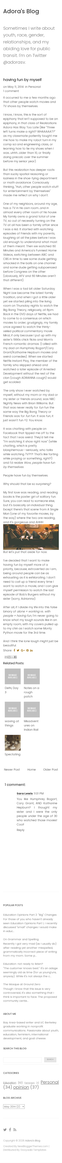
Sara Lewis (25, 793)
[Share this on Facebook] (14, 650)
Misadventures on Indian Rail (31, 725)
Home (31, 770)
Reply (20, 830)
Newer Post (12, 770)
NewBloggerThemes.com (33, 1146)
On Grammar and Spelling (21, 939)
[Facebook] (10, 1129)
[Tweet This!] (18, 650)
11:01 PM (39, 793)
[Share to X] (12, 657)
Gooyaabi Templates (33, 1150)
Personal (34, 87)
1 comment (11, 91)
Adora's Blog (21, 11)
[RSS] (15, 1129)
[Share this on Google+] (22, 650)
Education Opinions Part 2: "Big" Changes (30, 915)
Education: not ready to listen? (23, 964)
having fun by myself (22, 79)
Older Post (50, 770)
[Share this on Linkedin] (31, 650)
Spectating (13, 754)
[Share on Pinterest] (27, 650)
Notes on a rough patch (31, 692)
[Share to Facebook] (15, 657)
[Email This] (6, 657)
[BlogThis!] (9, 657)
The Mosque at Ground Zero (21, 984)
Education (9, 1083)
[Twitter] (5, 1129)
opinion (21, 1087)
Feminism (29, 1082)
